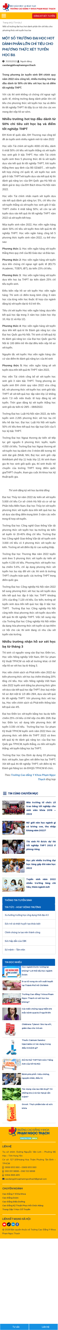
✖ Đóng (50, 657)
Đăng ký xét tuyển (44, 16)
